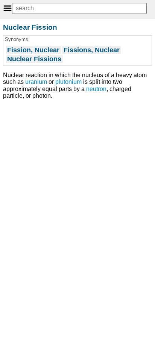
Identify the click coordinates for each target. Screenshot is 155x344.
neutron (96, 89)
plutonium (68, 82)
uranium (36, 82)
